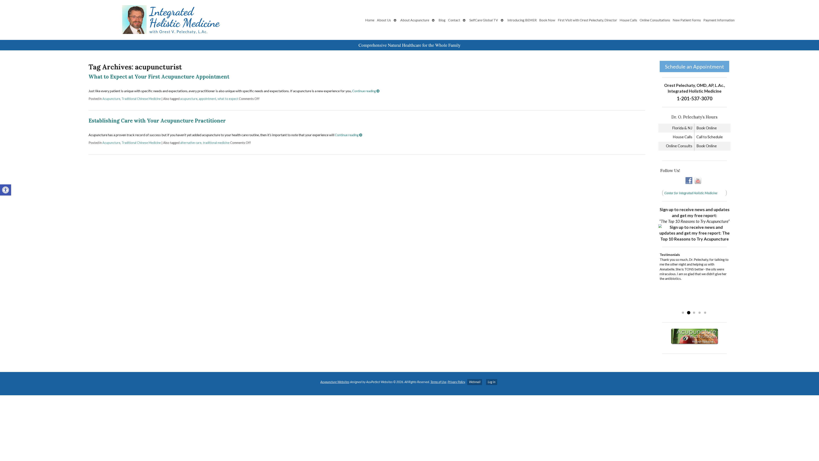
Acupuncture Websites (334, 382)
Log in (491, 382)
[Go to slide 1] (683, 313)
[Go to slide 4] (699, 313)
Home (369, 20)
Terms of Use (438, 382)
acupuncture (188, 99)
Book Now (547, 20)
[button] (5, 189)
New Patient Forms (687, 20)
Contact (454, 20)
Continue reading (364, 91)
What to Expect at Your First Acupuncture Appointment (159, 76)
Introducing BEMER (522, 20)
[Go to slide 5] (705, 313)
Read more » (687, 307)
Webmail (474, 382)
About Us (384, 20)
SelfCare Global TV (483, 20)
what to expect (228, 99)
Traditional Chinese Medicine (141, 99)
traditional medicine (216, 142)
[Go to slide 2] (688, 313)
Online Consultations (655, 20)
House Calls (628, 20)
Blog (442, 20)
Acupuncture (111, 99)
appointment (207, 99)
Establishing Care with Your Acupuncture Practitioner (157, 120)
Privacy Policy (456, 382)
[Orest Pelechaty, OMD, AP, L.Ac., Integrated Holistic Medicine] (136, 20)
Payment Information (719, 20)
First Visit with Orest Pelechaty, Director (587, 20)
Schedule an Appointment (694, 66)
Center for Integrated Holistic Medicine (690, 193)
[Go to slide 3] (694, 313)
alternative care (191, 142)
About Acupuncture (414, 20)
